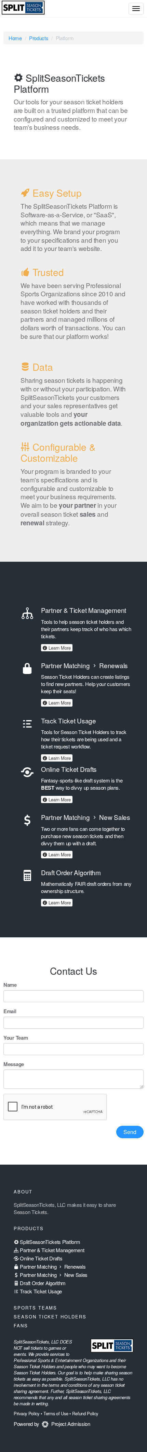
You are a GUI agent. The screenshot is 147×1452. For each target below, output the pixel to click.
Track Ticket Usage (40, 1291)
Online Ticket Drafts (40, 1258)
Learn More (59, 647)
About (23, 1191)
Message (13, 1064)
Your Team (15, 1037)
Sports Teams (35, 1307)
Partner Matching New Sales (53, 1274)
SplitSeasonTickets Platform (49, 1241)
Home (15, 38)
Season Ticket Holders (50, 1316)
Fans (21, 1325)
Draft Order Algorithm (42, 1283)
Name (10, 984)
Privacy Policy (26, 1413)
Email (9, 1011)
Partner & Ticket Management (51, 1250)
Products (39, 38)
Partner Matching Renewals (52, 1266)
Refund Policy (85, 1413)
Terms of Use (55, 1413)
